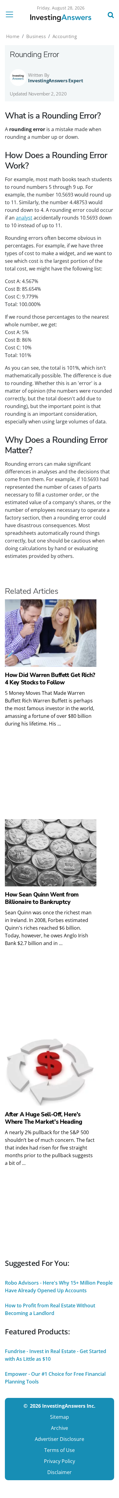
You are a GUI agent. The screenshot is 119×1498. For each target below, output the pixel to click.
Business (36, 36)
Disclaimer (59, 1472)
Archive (59, 1428)
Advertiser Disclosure (59, 1439)
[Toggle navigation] (11, 14)
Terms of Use (59, 1450)
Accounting (64, 36)
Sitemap (59, 1417)
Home (13, 36)
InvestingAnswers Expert (55, 80)
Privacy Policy (59, 1461)
